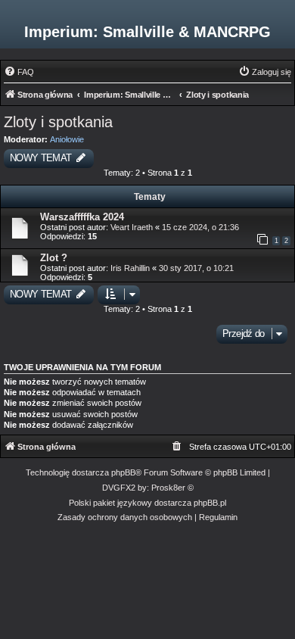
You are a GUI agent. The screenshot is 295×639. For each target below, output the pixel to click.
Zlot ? (53, 257)
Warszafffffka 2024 (82, 217)
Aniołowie (67, 139)
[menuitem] (19, 72)
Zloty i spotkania (58, 122)
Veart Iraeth (131, 227)
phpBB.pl (210, 502)
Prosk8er (168, 487)
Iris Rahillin (131, 268)
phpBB (123, 472)
